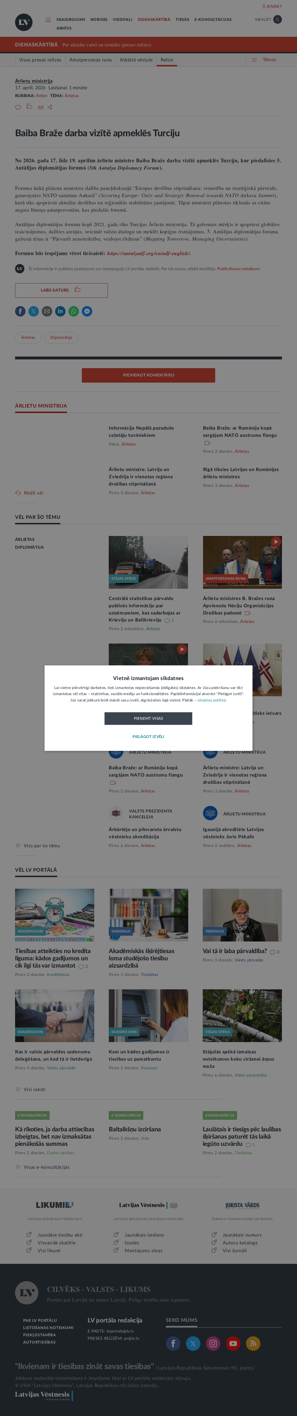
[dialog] (149, 708)
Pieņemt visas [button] (148, 719)
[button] (148, 737)
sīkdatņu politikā (212, 700)
